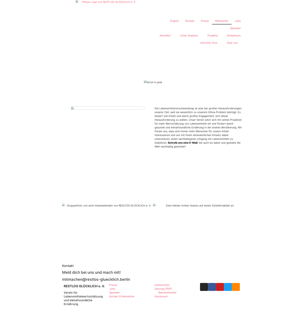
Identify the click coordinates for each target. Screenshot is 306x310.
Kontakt (189, 20)
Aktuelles (165, 35)
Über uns (232, 42)
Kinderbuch (234, 35)
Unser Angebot (189, 35)
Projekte (213, 35)
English (174, 20)
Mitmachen (221, 20)
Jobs (238, 20)
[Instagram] (204, 287)
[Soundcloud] (236, 287)
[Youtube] (220, 287)
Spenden (235, 28)
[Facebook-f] (212, 287)
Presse (205, 20)
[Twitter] (228, 287)
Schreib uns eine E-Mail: (183, 142)
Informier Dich (208, 42)
